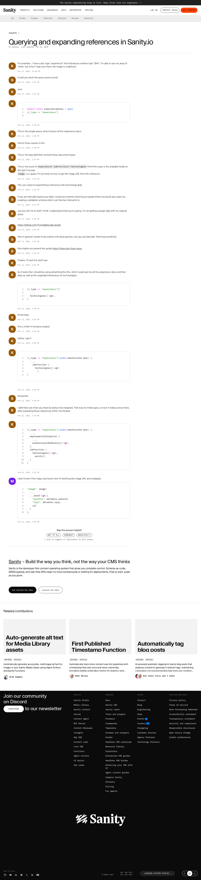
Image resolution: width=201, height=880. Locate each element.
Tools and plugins (116, 714)
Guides (22, 18)
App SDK (78, 737)
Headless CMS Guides (117, 760)
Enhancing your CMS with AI (119, 766)
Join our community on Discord (25, 698)
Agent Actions (81, 756)
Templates (48, 18)
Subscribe (13, 709)
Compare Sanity (114, 777)
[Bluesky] (21, 874)
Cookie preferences (179, 737)
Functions (79, 751)
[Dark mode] (194, 873)
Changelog (142, 728)
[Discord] (37, 874)
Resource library (115, 746)
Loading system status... (158, 873)
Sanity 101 (111, 705)
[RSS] (32, 874)
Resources (52, 10)
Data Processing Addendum (183, 709)
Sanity (15, 561)
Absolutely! (84, 535)
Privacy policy (177, 700)
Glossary (110, 782)
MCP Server (79, 723)
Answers (13, 33)
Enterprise (75, 10)
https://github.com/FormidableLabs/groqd (39, 225)
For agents (111, 791)
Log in (153, 10)
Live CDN (78, 746)
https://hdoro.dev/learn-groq (67, 248)
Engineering (143, 709)
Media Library (81, 705)
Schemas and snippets (117, 732)
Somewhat (68, 535)
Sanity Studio (81, 700)
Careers (141, 723)
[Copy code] (126, 106)
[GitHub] (5, 874)
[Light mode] (184, 873)
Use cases (79, 765)
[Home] (10, 10)
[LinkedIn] (16, 874)
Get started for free (22, 590)
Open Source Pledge (179, 732)
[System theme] (189, 873)
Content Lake (81, 742)
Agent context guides (117, 772)
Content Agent (81, 719)
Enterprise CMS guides (118, 756)
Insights (78, 732)
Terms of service (178, 705)
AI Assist (79, 760)
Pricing (89, 10)
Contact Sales (170, 10)
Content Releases (83, 728)
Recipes (75, 18)
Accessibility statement (182, 714)
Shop (139, 714)
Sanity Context (82, 709)
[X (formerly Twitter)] (26, 874)
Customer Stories (146, 732)
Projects (62, 18)
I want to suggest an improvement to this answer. (69, 539)
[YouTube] (10, 874)
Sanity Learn (113, 709)
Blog (139, 705)
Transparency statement (182, 719)
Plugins (34, 18)
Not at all (54, 535)
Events (140, 719)
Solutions (38, 10)
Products (25, 10)
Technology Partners (148, 742)
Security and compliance (182, 723)
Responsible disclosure (182, 728)
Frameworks (111, 723)
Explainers (111, 751)
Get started (189, 10)
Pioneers (110, 719)
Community (88, 18)
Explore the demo (50, 590)
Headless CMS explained (118, 742)
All (12, 18)
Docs (63, 10)
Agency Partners (146, 737)
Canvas (77, 714)
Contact (141, 700)
